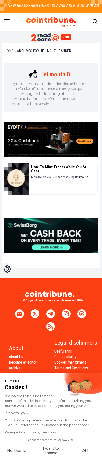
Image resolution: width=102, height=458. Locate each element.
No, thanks (17, 450)
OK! (85, 450)
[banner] (51, 139)
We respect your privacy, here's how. (31, 432)
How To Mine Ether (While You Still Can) (60, 169)
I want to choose (51, 450)
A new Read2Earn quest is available (38, 5)
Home (8, 51)
